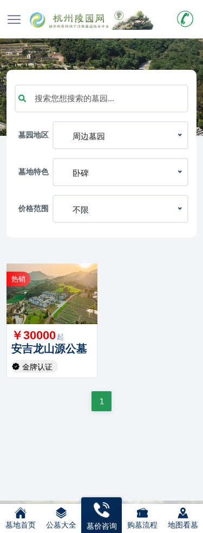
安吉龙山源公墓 (49, 348)
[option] (51, 294)
